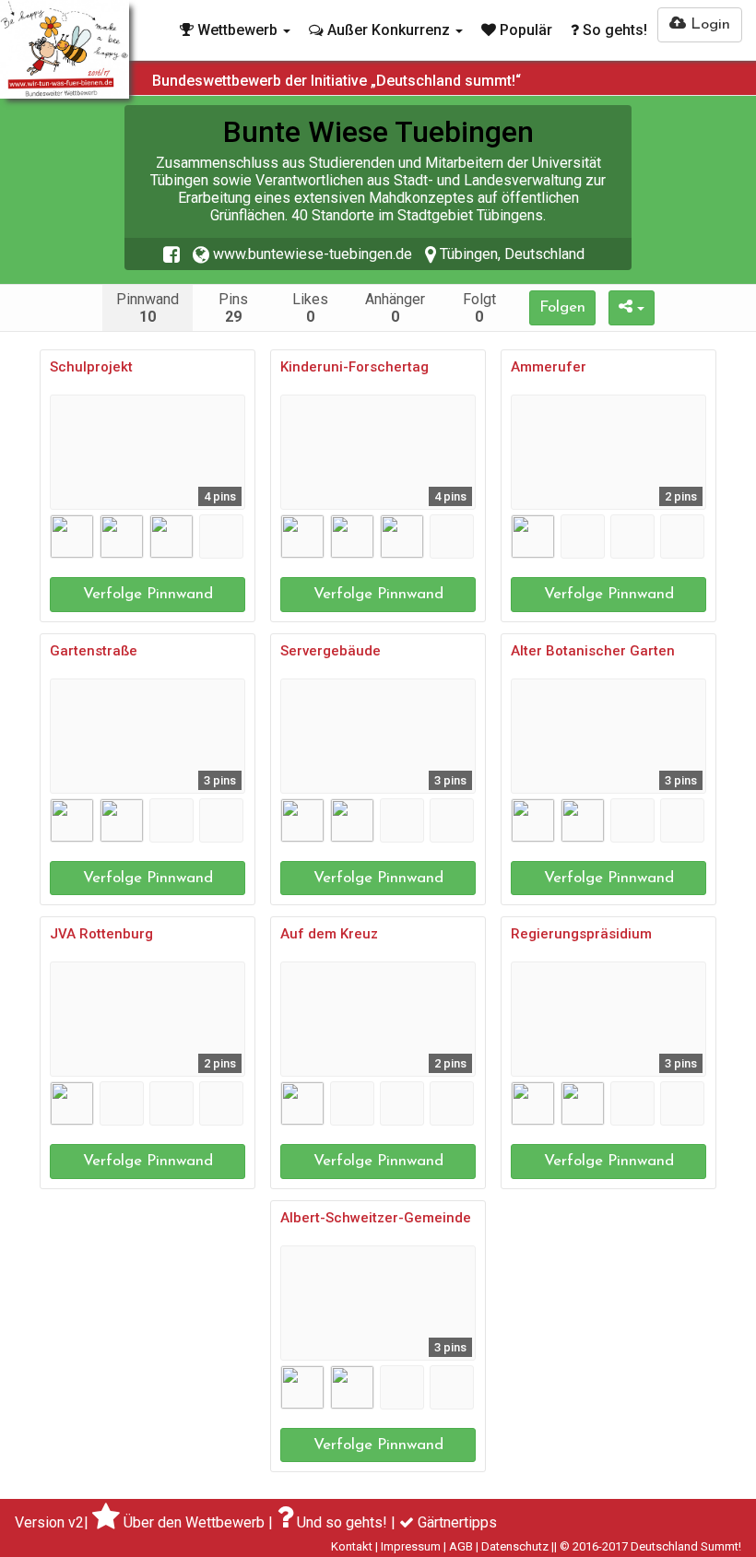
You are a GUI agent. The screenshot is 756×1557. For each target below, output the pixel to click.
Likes (310, 307)
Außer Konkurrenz (389, 30)
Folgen (562, 307)
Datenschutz (515, 1546)
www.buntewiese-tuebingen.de (310, 254)
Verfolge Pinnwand (148, 594)
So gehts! (613, 30)
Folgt (479, 307)
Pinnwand (147, 307)
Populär (524, 30)
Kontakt (351, 1546)
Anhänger (395, 307)
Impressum (411, 1546)
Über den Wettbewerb (194, 1522)
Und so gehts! (342, 1522)
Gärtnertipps (457, 1522)
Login (708, 24)
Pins (233, 307)
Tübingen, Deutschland (510, 254)
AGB (461, 1546)
